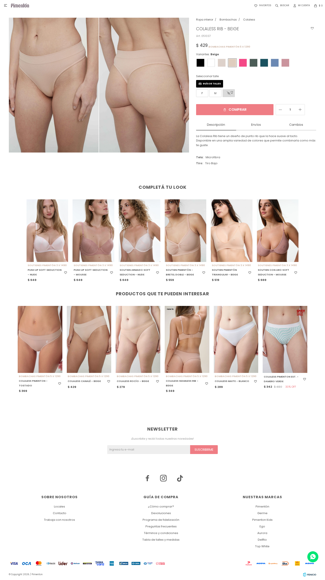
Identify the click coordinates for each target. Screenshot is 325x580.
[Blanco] (211, 62)
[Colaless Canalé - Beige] (89, 339)
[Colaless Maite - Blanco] (236, 339)
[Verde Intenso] (264, 62)
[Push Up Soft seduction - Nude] (47, 230)
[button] (281, 5)
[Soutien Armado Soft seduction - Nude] (139, 230)
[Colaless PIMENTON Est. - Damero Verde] (285, 339)
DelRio (262, 540)
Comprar (238, 109)
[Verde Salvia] (253, 62)
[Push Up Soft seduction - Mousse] (93, 230)
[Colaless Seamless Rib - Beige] (187, 339)
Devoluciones (161, 513)
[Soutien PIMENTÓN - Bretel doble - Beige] (185, 230)
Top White (262, 546)
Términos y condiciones (161, 533)
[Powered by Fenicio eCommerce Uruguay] (309, 574)
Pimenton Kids (262, 520)
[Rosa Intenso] (243, 62)
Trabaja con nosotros (59, 520)
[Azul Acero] (274, 62)
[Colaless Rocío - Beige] (138, 339)
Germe (262, 513)
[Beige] (232, 62)
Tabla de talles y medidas (161, 540)
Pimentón (262, 506)
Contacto (59, 513)
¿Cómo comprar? (161, 506)
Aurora (262, 533)
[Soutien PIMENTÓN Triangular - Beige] (231, 230)
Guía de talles (212, 83)
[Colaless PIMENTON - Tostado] (40, 339)
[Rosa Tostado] (285, 62)
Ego (262, 526)
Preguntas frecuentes (161, 526)
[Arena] (221, 62)
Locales (59, 506)
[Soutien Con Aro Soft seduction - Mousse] (277, 230)
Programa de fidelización (161, 520)
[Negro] (200, 62)
